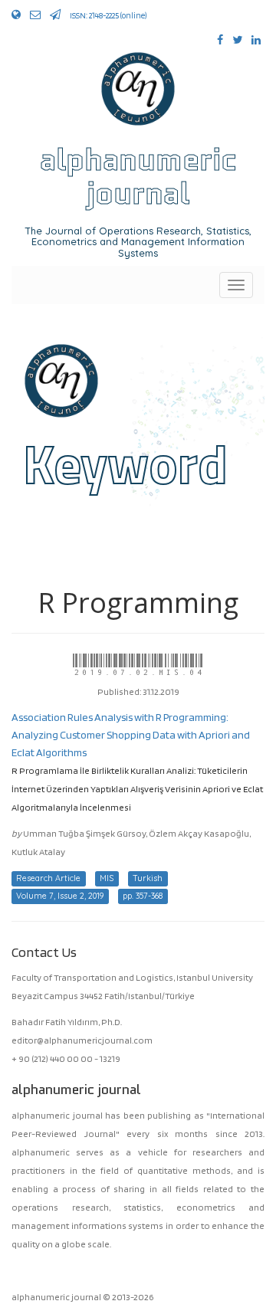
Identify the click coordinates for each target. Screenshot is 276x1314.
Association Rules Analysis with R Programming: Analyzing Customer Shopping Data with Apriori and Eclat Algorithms (131, 734)
